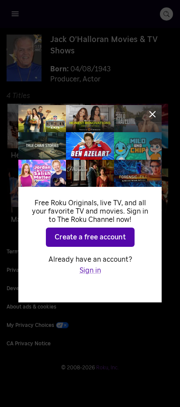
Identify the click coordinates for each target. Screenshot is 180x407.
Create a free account (90, 237)
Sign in (90, 270)
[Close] (152, 114)
